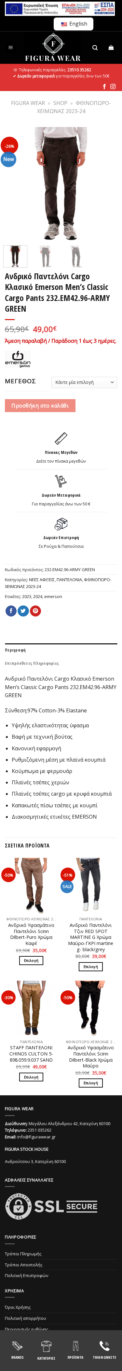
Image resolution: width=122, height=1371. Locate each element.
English (77, 23)
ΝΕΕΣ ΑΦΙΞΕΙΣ (42, 579)
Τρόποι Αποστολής (23, 1265)
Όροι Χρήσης (18, 1307)
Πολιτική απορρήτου (25, 1318)
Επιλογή (31, 960)
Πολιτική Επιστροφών (26, 1275)
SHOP (60, 103)
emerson (53, 596)
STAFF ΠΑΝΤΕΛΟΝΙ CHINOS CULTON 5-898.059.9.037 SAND (31, 1054)
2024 (37, 596)
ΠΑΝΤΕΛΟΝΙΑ (69, 579)
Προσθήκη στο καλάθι (40, 405)
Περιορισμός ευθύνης (26, 1329)
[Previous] (14, 184)
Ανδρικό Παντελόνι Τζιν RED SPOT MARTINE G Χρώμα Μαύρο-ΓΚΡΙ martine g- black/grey (90, 937)
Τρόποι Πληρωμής (23, 1254)
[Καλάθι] (111, 47)
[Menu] (11, 47)
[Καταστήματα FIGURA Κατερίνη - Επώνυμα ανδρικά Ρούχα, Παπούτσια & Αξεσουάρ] (52, 47)
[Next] (108, 184)
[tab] (61, 649)
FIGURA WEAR (28, 103)
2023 (26, 596)
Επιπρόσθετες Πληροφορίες (32, 663)
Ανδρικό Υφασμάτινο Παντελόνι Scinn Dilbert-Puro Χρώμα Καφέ (31, 934)
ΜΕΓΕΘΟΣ (20, 381)
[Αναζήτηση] (95, 47)
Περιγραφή (15, 650)
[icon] (104, 87)
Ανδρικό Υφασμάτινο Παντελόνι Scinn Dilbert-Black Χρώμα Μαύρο (91, 1057)
